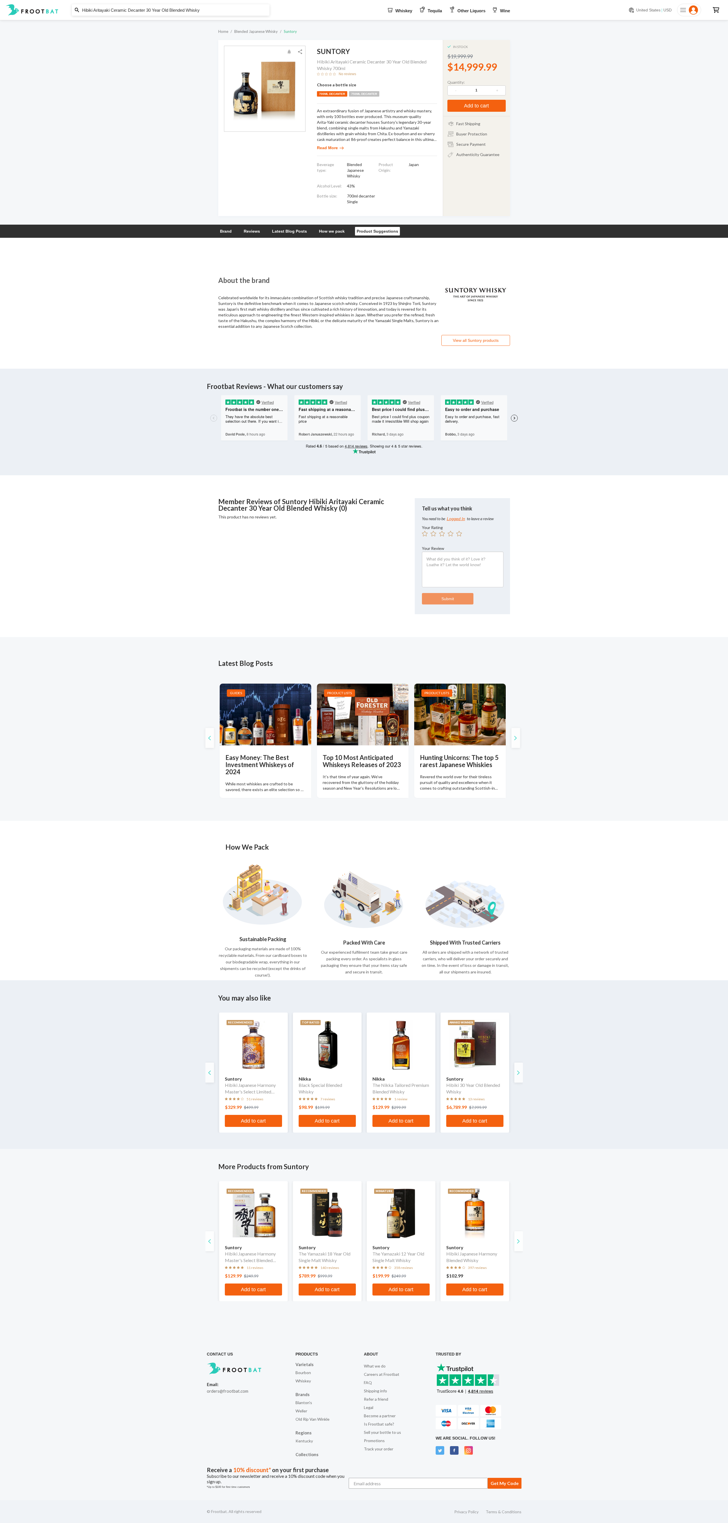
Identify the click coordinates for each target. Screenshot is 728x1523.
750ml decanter (364, 93)
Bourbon (303, 1372)
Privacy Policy (466, 1511)
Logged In (456, 518)
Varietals (304, 1364)
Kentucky (304, 1440)
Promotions (374, 1440)
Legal (368, 1407)
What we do (375, 1366)
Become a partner (380, 1415)
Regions (303, 1432)
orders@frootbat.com (227, 1391)
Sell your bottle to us (382, 1432)
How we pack (332, 231)
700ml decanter (332, 93)
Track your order (378, 1448)
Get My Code (505, 1483)
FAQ (368, 1382)
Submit (447, 598)
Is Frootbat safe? (379, 1424)
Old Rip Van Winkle (312, 1419)
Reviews (252, 231)
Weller (301, 1410)
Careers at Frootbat (381, 1374)
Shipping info (375, 1390)
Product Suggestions (377, 231)
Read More (327, 147)
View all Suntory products (476, 340)
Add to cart (476, 106)
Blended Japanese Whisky (256, 31)
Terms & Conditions (503, 1511)
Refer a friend (376, 1399)
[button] (364, 10)
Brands (302, 1394)
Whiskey (303, 1380)
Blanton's (303, 1402)
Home (223, 31)
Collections (306, 1454)
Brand (226, 231)
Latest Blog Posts (289, 231)
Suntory (290, 31)
